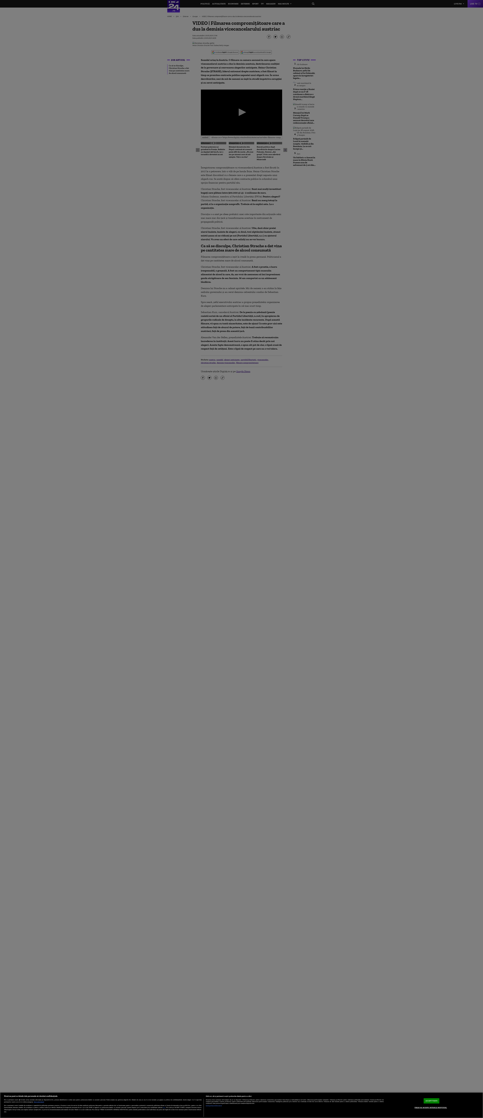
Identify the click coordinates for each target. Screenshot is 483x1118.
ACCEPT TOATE (431, 1101)
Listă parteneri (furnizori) (214, 1106)
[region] (241, 1105)
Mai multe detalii (39, 1102)
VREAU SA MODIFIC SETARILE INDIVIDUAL (430, 1108)
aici (164, 1107)
